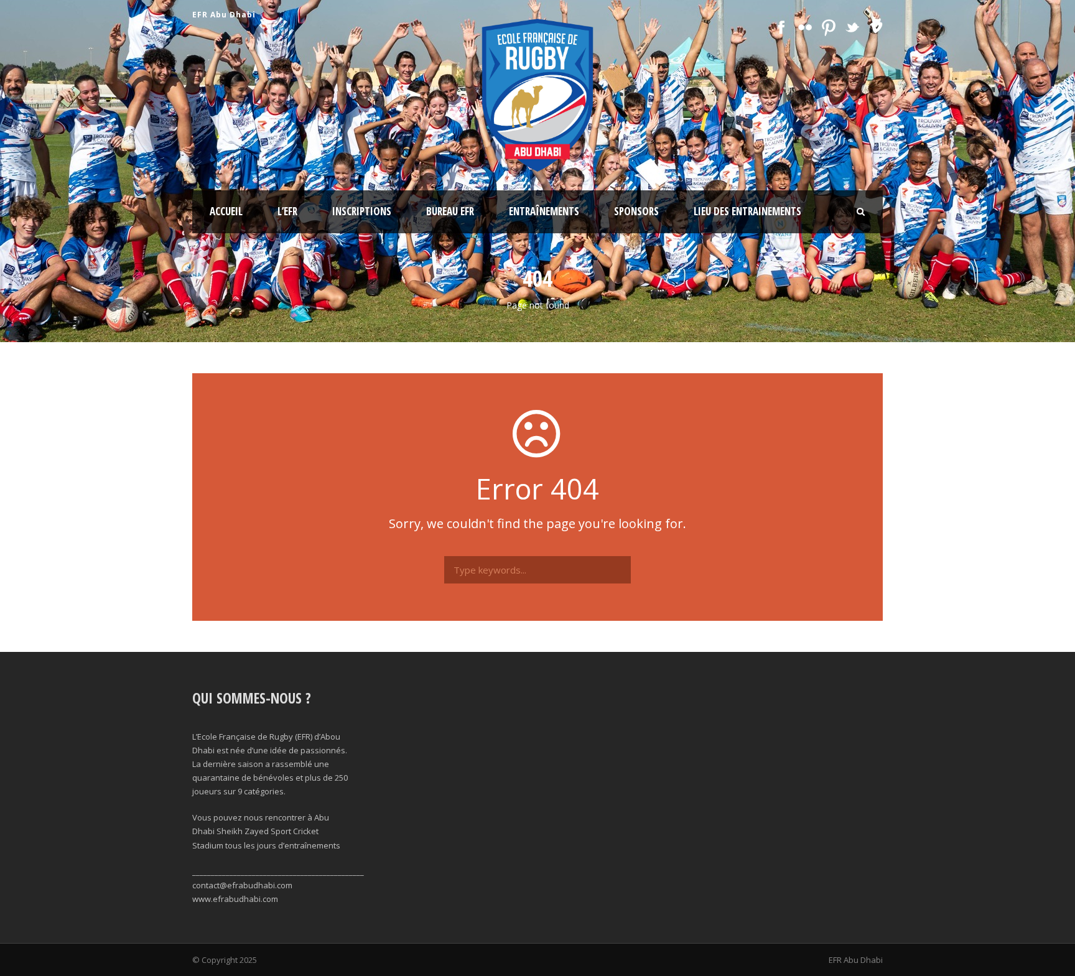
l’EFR (287, 211)
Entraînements (544, 211)
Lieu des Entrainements (747, 211)
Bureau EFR (450, 211)
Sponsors (636, 211)
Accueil (226, 211)
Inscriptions (361, 211)
